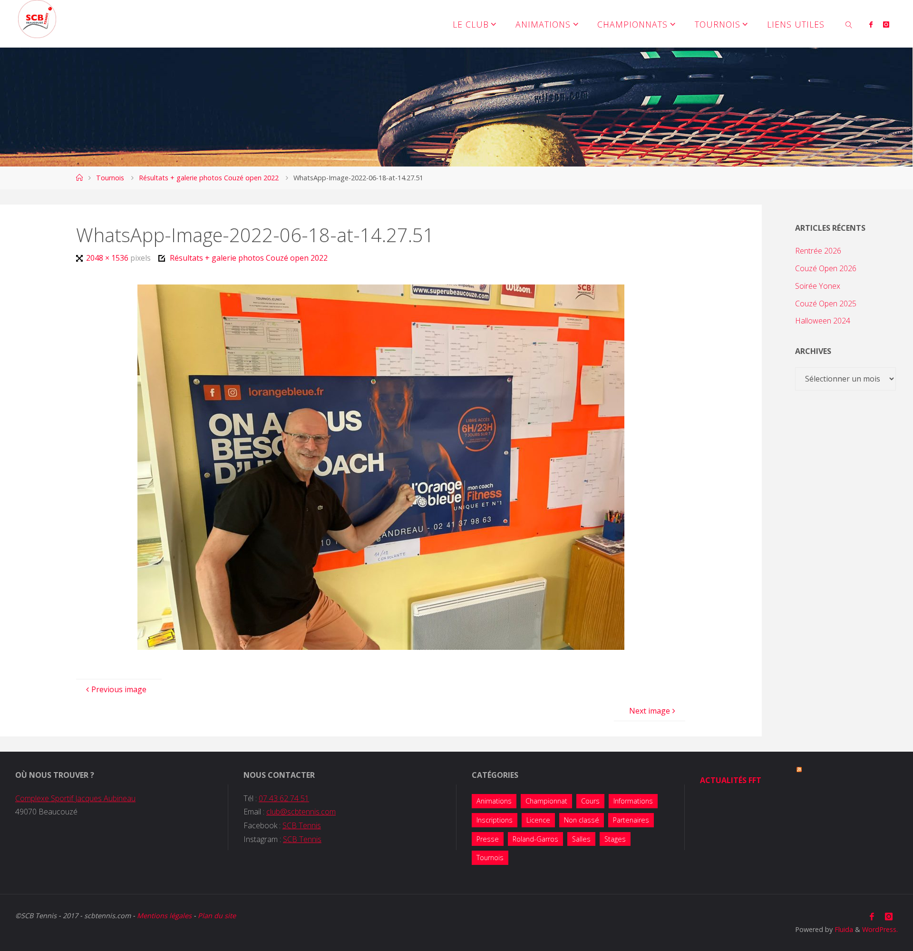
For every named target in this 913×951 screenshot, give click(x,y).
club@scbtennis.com (301, 811)
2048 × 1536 (108, 258)
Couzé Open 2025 (825, 303)
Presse (487, 838)
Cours (590, 800)
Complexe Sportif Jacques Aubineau (75, 798)
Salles (581, 838)
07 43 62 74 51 (284, 798)
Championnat (546, 800)
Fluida (843, 929)
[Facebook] (871, 24)
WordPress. (880, 929)
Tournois (110, 177)
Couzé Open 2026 (825, 268)
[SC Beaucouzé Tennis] (37, 19)
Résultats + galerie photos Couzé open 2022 (209, 177)
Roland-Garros (535, 838)
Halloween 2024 (822, 320)
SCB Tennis (301, 825)
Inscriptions (494, 819)
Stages (615, 838)
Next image (649, 711)
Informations (633, 800)
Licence (538, 819)
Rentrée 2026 (818, 250)
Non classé (581, 819)
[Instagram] (886, 24)
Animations (494, 800)
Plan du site (217, 915)
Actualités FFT (730, 780)
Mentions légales (164, 915)
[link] (849, 24)
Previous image (118, 689)
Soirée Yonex (817, 286)
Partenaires (631, 819)
